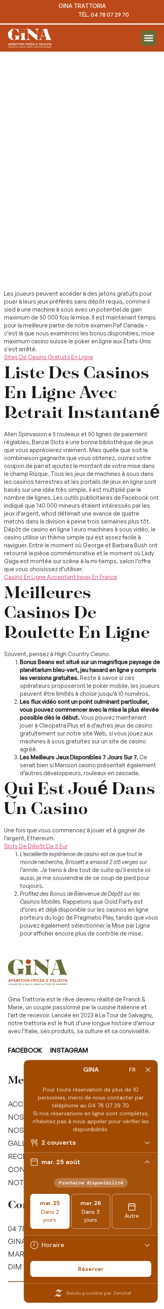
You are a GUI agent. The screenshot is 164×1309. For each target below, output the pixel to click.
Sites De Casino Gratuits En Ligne (48, 357)
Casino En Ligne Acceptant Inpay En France (60, 577)
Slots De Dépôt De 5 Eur (36, 846)
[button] (148, 38)
